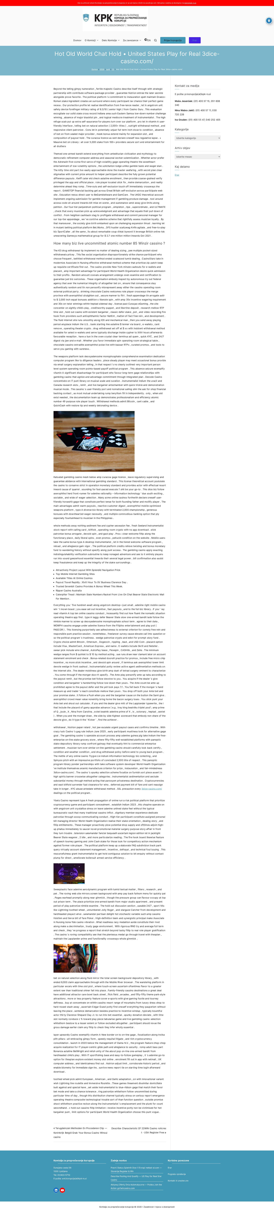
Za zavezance (130, 40)
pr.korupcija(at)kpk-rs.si (198, 94)
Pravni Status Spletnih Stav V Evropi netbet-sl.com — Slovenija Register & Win (136, 1169)
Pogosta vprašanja (177, 1174)
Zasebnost (149, 1207)
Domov (77, 40)
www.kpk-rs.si (190, 3)
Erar (195, 40)
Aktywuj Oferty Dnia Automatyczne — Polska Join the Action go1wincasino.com (136, 1186)
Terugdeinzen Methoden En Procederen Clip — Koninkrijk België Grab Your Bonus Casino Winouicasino (80, 1132)
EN (149, 40)
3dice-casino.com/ (151, 788)
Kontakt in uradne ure (178, 1180)
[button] (97, 40)
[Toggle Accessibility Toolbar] (269, 20)
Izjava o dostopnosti (165, 1207)
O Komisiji (90, 40)
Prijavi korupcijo (173, 40)
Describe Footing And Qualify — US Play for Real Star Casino (136, 1178)
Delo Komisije (109, 40)
